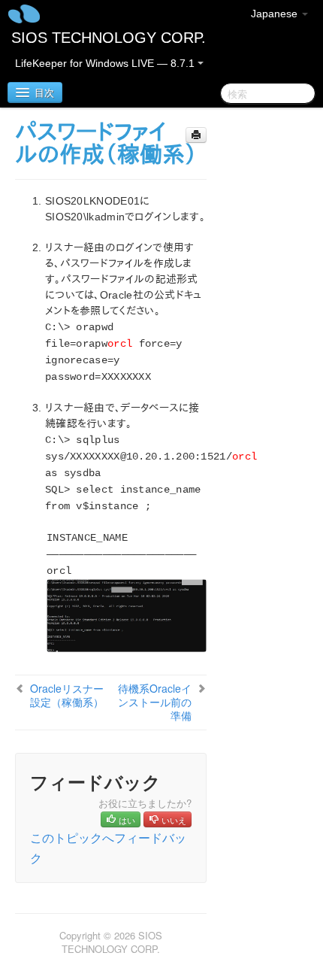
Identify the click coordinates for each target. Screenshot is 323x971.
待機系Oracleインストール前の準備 (155, 701)
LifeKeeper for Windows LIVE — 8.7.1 (106, 63)
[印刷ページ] (196, 135)
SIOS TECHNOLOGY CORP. (108, 37)
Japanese (275, 14)
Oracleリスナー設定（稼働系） (67, 695)
